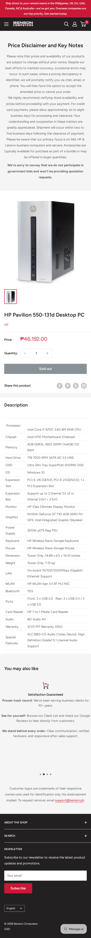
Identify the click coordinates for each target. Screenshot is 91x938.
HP (6, 325)
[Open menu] (6, 24)
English (11, 908)
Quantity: (11, 353)
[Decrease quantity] (25, 353)
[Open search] (66, 24)
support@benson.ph (69, 800)
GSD (7, 929)
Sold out (45, 369)
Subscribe (18, 888)
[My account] (75, 24)
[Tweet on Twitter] (76, 385)
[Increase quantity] (47, 353)
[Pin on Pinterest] (68, 385)
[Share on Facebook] (60, 385)
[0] (83, 24)
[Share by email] (84, 385)
